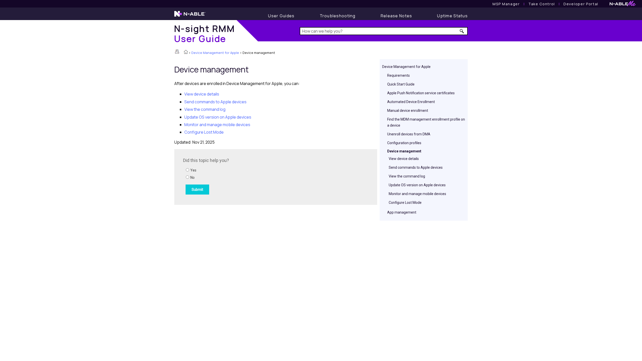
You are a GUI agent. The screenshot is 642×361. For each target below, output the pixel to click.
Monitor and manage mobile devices (417, 194)
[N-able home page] (190, 16)
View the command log (407, 176)
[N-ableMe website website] (623, 5)
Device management (404, 151)
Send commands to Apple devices (416, 167)
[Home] (186, 52)
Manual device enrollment (407, 111)
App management (401, 212)
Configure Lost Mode (405, 203)
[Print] (177, 51)
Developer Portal (581, 4)
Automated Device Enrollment (411, 102)
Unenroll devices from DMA (408, 134)
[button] (462, 31)
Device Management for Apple (215, 52)
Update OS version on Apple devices (417, 185)
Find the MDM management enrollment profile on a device (426, 122)
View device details (404, 159)
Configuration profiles (404, 143)
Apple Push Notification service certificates (421, 93)
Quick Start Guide (401, 84)
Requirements (398, 75)
